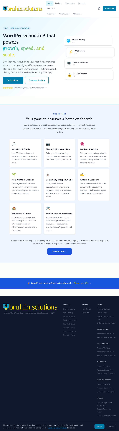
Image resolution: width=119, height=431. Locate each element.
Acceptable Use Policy (105, 334)
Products (82, 3)
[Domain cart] (99, 8)
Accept (99, 427)
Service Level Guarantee (106, 337)
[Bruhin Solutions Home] (22, 8)
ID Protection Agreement (106, 416)
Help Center (86, 309)
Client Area (65, 14)
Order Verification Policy (106, 323)
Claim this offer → (82, 283)
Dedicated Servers (70, 320)
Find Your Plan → (59, 251)
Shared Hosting (69, 309)
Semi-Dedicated (69, 316)
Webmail (52, 14)
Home (49, 3)
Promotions (70, 3)
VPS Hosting (68, 313)
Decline (111, 427)
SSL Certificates (69, 324)
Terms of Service (103, 309)
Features (59, 3)
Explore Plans (13, 80)
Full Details (109, 8)
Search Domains (69, 331)
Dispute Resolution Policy (104, 410)
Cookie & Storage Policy (57, 428)
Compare (51, 8)
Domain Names (69, 328)
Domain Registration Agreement (104, 404)
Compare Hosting (37, 80)
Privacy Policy (102, 313)
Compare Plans (69, 335)
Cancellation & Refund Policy (105, 318)
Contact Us (86, 313)
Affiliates (78, 14)
